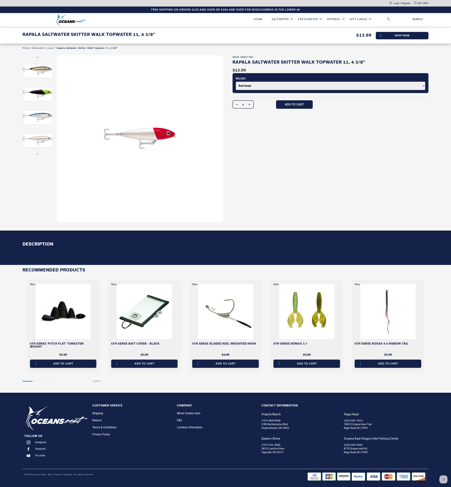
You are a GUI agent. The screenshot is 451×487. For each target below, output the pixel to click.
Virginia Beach (271, 414)
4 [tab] (57, 379)
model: (241, 78)
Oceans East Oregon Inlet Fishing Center (371, 438)
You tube (40, 455)
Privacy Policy (101, 434)
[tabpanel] (63, 326)
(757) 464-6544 (270, 420)
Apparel (334, 19)
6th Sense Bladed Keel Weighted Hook (224, 343)
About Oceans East (188, 413)
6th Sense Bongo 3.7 (290, 343)
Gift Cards (358, 19)
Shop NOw (402, 35)
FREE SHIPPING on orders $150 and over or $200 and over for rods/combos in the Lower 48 (225, 9)
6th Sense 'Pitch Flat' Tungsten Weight (57, 345)
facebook (40, 448)
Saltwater (280, 19)
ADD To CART (294, 104)
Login (396, 3)
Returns (97, 420)
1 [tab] (27, 379)
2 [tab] (37, 379)
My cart (423, 3)
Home (258, 19)
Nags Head (351, 414)
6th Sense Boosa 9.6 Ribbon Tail (382, 343)
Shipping (97, 413)
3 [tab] (47, 379)
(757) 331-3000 (270, 444)
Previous (37, 57)
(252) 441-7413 (353, 420)
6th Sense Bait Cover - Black (135, 343)
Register (405, 3)
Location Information (189, 427)
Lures (50, 48)
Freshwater (308, 19)
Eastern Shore (270, 438)
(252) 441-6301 (353, 444)
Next (37, 154)
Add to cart (63, 363)
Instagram (41, 442)
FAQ (179, 420)
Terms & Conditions (104, 427)
